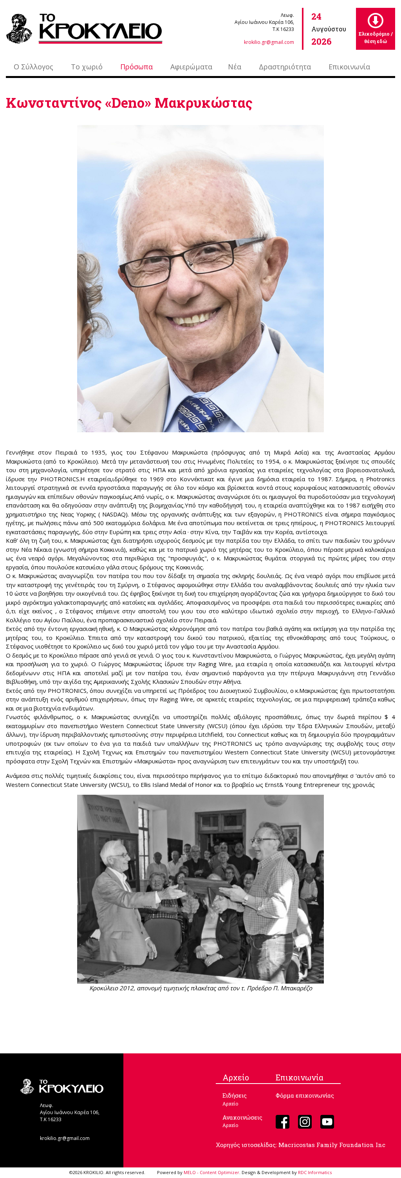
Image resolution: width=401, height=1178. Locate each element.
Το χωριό (87, 66)
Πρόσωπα (136, 66)
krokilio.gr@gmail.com (269, 42)
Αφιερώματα (191, 66)
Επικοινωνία (349, 66)
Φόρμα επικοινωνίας (305, 1095)
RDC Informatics (315, 1172)
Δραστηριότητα (285, 66)
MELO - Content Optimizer (211, 1172)
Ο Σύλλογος (33, 66)
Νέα (234, 66)
